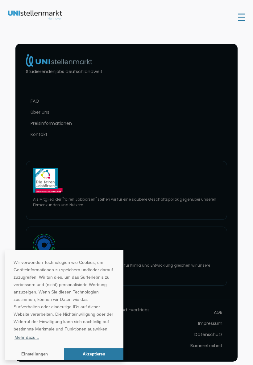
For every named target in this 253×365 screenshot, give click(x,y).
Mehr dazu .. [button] (27, 337)
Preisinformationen (51, 123)
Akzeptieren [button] (94, 354)
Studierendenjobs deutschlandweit (64, 71)
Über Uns (40, 112)
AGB (218, 312)
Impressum (210, 323)
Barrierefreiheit (206, 345)
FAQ (35, 101)
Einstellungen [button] (34, 354)
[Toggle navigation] (241, 17)
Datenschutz (208, 334)
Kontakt (39, 134)
